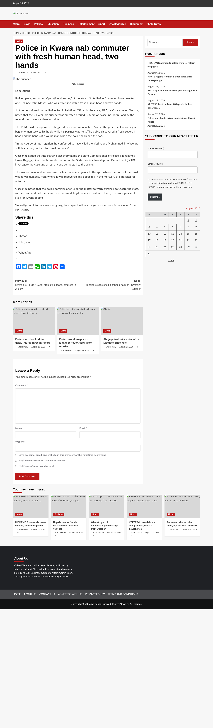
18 (156, 240)
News (27, 24)
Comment (21, 385)
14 (180, 234)
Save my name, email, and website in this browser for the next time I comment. (62, 455)
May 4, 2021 (36, 72)
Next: (112, 285)
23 (196, 240)
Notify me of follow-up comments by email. (43, 460)
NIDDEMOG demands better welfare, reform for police (171, 65)
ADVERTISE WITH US (70, 594)
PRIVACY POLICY (95, 594)
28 (180, 247)
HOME (17, 594)
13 (172, 234)
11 (156, 234)
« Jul (171, 260)
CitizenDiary (23, 72)
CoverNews (119, 604)
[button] (198, 24)
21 (180, 240)
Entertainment (86, 24)
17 (149, 240)
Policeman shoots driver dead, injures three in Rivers (172, 120)
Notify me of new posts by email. (37, 466)
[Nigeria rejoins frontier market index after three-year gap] (68, 506)
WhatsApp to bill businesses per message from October (173, 93)
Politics (38, 24)
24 (149, 247)
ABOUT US (30, 594)
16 (196, 234)
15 (188, 234)
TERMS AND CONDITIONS (123, 594)
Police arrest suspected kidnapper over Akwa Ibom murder (75, 343)
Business (68, 24)
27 (172, 247)
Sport (101, 24)
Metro (16, 24)
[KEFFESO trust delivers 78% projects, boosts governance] (144, 506)
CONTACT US (47, 594)
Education (53, 24)
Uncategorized (117, 24)
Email (83, 428)
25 (156, 247)
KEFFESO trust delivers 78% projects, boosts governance (172, 106)
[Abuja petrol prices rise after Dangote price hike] (122, 321)
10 (149, 234)
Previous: (45, 285)
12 (164, 234)
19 (164, 240)
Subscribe (155, 197)
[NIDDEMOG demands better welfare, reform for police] (30, 506)
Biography (136, 24)
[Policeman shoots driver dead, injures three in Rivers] (34, 321)
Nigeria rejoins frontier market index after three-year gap (170, 79)
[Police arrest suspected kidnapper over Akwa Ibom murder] (78, 321)
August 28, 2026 (38, 347)
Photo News (153, 24)
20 (172, 240)
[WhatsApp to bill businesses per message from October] (106, 506)
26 (164, 247)
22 (188, 240)
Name (19, 428)
